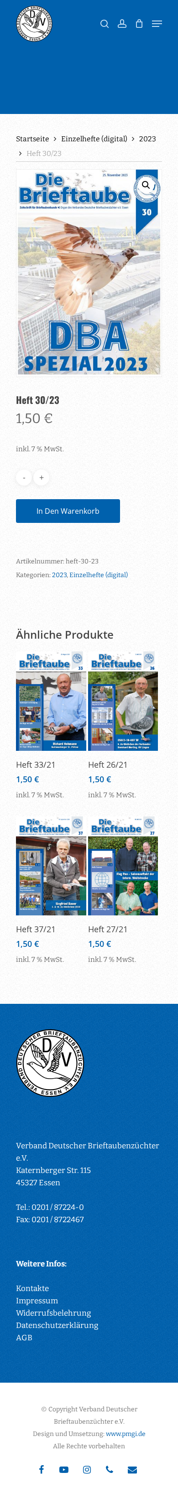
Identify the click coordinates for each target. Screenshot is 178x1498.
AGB (24, 1338)
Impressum (37, 1301)
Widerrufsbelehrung (53, 1313)
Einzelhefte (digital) (94, 138)
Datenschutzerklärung (57, 1325)
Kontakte (32, 1288)
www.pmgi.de (126, 1434)
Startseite (32, 138)
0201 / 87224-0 (57, 1207)
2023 (147, 138)
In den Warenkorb (68, 511)
